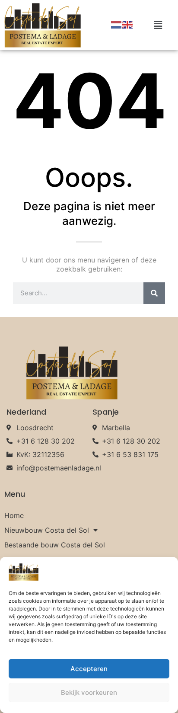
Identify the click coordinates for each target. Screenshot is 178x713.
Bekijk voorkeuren (89, 692)
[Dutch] (116, 24)
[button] (158, 25)
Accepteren (89, 669)
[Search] (154, 293)
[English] (128, 24)
